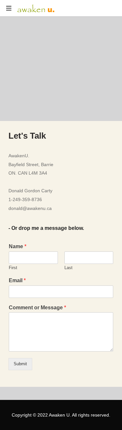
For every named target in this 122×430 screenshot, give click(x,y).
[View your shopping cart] (109, 8)
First (13, 267)
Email (17, 280)
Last (68, 267)
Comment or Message (37, 307)
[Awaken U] (36, 8)
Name (17, 246)
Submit (20, 363)
